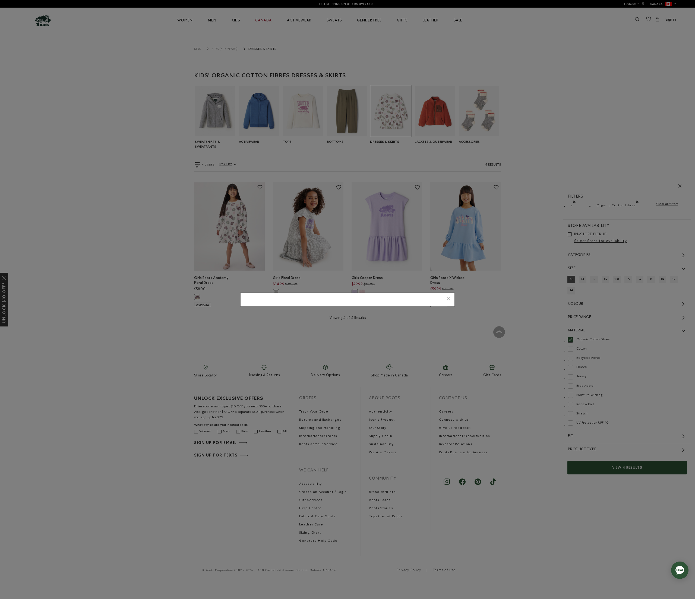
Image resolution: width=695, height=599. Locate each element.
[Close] (448, 299)
